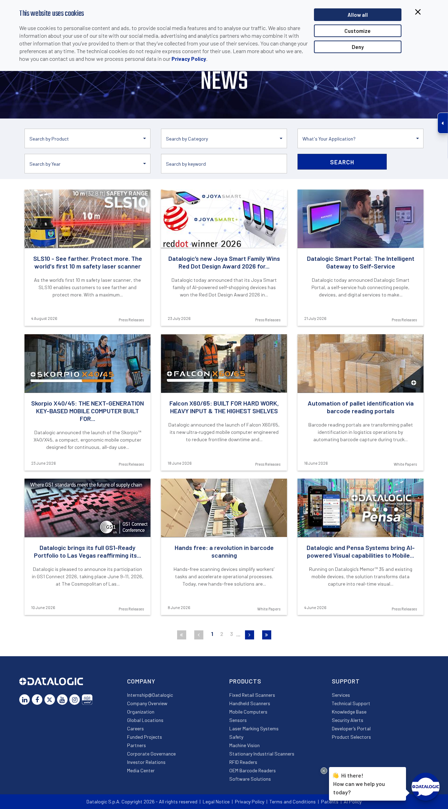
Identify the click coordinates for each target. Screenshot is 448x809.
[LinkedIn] (24, 699)
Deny (358, 47)
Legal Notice (216, 801)
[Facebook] (37, 699)
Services (341, 695)
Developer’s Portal (351, 728)
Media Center (141, 770)
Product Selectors (351, 737)
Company (141, 681)
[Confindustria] (87, 699)
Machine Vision (244, 745)
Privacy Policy (189, 59)
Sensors (238, 720)
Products (245, 681)
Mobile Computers (248, 712)
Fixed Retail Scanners (252, 695)
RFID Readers (243, 762)
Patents (329, 801)
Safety (236, 737)
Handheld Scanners (249, 703)
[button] (87, 138)
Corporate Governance (151, 754)
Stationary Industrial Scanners (261, 754)
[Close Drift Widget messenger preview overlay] (324, 770)
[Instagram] (74, 699)
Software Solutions (250, 779)
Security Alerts (347, 720)
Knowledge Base (349, 712)
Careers (135, 728)
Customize (357, 31)
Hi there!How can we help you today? (359, 783)
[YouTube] (62, 699)
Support (346, 681)
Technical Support (351, 703)
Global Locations (145, 720)
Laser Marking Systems (254, 728)
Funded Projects (144, 737)
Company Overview (147, 703)
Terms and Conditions (293, 801)
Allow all (358, 15)
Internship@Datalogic (150, 695)
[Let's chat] (426, 787)
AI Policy (353, 801)
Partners (136, 745)
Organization (140, 712)
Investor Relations (146, 762)
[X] (49, 699)
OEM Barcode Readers (252, 770)
